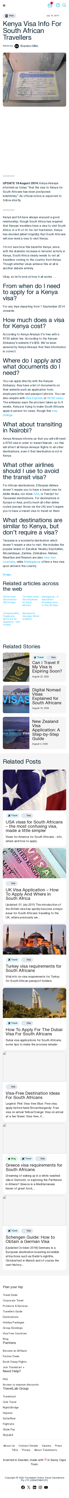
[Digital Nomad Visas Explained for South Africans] (16, 699)
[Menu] (4, 5)
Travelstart (9, 1397)
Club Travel (9, 1402)
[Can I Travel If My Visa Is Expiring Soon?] (16, 667)
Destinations (10, 1317)
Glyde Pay (9, 1430)
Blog (5, 1339)
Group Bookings (13, 1328)
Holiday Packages (13, 1323)
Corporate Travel (13, 1301)
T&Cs (15, 1450)
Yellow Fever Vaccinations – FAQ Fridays (10, 599)
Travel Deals (10, 1295)
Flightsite (8, 1424)
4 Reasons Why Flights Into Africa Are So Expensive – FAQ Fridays (11, 619)
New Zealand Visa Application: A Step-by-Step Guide (46, 730)
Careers (46, 1446)
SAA (36, 494)
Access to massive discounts (21, 1385)
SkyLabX (8, 1435)
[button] (64, 5)
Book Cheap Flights (15, 1362)
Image (7, 575)
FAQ (5, 1379)
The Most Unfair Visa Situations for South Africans (30, 601)
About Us (9, 1446)
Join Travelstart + (13, 1367)
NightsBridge (11, 1408)
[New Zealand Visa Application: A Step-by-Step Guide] (16, 733)
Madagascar (32, 562)
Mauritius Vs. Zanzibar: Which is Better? (30, 616)
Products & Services (15, 1306)
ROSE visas (55, 398)
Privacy (26, 1450)
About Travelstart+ (46, 1450)
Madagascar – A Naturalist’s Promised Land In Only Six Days (50, 601)
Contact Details (28, 1446)
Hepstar (8, 1413)
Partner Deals (11, 1356)
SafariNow (9, 1419)
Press (58, 1446)
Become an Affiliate (15, 1351)
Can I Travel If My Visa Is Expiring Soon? (47, 667)
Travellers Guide (12, 1312)
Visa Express (34, 398)
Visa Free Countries (15, 1334)
